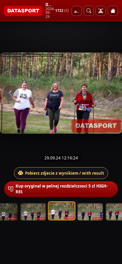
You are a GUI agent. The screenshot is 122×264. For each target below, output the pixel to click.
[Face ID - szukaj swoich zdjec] (89, 11)
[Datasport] (23, 11)
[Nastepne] (111, 93)
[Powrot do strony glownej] (113, 11)
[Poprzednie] (11, 93)
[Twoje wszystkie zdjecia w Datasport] (101, 11)
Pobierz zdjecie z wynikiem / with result (64, 173)
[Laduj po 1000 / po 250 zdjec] (77, 11)
